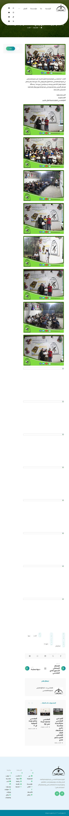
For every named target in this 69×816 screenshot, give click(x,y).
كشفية (29, 728)
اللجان (28, 786)
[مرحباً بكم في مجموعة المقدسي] (61, 7)
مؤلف (46, 681)
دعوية (29, 636)
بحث (10, 48)
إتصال (28, 795)
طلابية (18, 784)
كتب (7, 781)
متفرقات (42, 727)
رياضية (56, 742)
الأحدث (35, 636)
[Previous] (32, 703)
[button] (19, 8)
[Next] (29, 703)
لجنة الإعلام (58, 646)
